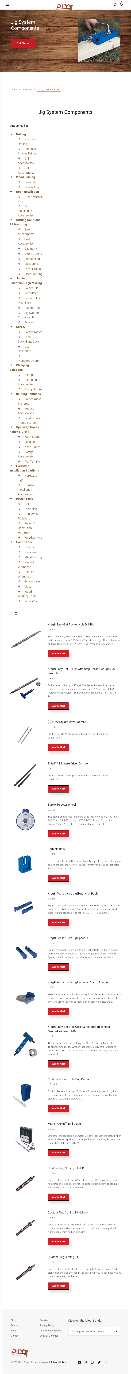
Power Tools (24, 499)
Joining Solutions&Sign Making (25, 280)
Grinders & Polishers (28, 516)
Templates (31, 293)
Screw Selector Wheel (62, 805)
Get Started (23, 43)
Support (15, 1325)
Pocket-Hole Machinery (29, 300)
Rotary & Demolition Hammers (26, 528)
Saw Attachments (26, 231)
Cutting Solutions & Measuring (24, 222)
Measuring (31, 264)
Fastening (30, 509)
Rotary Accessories (26, 454)
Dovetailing (31, 187)
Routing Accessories (26, 411)
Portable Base (57, 849)
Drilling (21, 134)
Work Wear (31, 601)
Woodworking (33, 538)
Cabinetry (30, 249)
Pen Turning (32, 462)
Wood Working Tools (27, 594)
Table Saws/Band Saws (29, 339)
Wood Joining (25, 177)
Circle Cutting (33, 254)
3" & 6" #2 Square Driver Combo (68, 763)
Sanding (29, 442)
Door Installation (27, 192)
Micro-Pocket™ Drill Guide (64, 1124)
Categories (27, 89)
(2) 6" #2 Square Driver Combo (67, 722)
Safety (20, 327)
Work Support (33, 437)
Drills (27, 504)
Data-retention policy (51, 1330)
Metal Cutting (33, 557)
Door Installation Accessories (26, 211)
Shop (13, 1320)
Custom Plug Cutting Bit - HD (66, 1168)
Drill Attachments (26, 170)
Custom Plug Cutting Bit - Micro (68, 1212)
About (14, 1330)
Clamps (29, 375)
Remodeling (32, 259)
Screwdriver (32, 581)
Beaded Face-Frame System (30, 420)
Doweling (30, 182)
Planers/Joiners (28, 361)
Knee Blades (32, 447)
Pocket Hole (32, 308)
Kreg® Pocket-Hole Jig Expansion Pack (73, 894)
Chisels (29, 547)
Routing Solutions (28, 394)
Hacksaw (30, 552)
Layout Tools (32, 269)
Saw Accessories (26, 241)
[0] (121, 4)
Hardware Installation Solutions (24, 468)
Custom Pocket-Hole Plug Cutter (68, 1079)
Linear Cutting (33, 274)
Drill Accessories (26, 161)
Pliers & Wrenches (26, 564)
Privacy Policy (47, 1325)
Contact (15, 1335)
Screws (29, 322)
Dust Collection (24, 349)
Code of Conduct (49, 1335)
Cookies (44, 1320)
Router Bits (31, 288)
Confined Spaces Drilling (27, 151)
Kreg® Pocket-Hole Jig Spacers (68, 938)
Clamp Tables (33, 389)
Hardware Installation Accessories (27, 490)
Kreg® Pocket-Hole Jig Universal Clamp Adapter (78, 982)
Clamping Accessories (27, 382)
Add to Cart (58, 653)
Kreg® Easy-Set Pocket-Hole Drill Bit (71, 624)
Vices (27, 587)
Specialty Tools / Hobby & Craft (24, 429)
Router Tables (33, 332)
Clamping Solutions (19, 367)
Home (14, 89)
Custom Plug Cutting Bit (63, 1257)
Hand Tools (24, 542)
